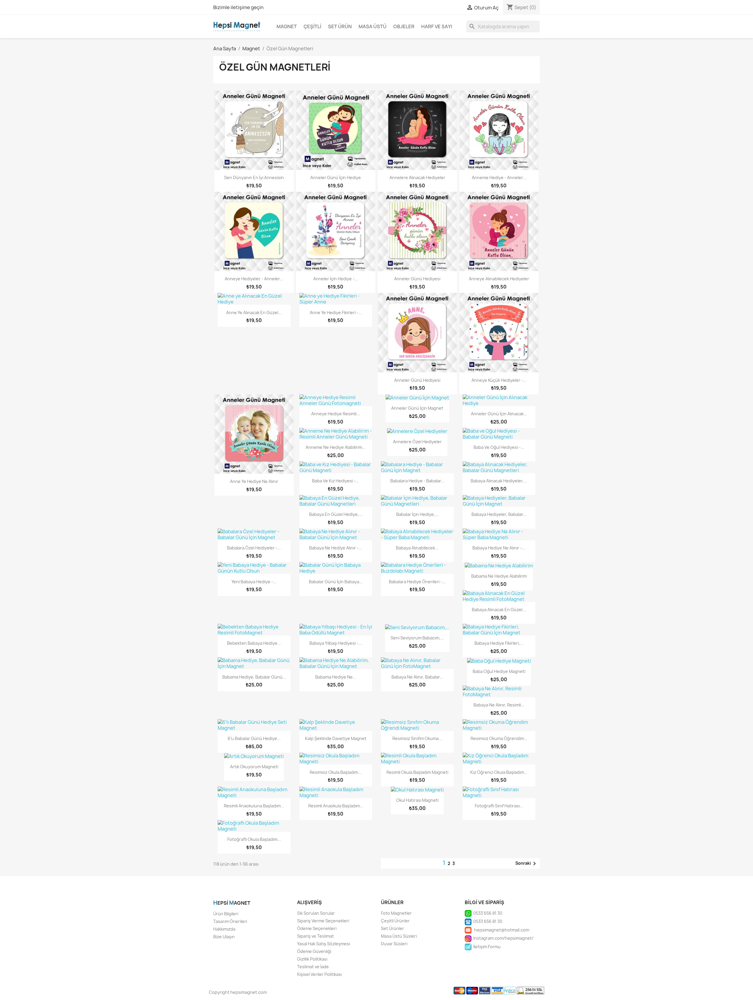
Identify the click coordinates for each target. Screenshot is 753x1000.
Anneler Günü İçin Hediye (335, 177)
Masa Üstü (373, 26)
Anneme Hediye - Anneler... (499, 177)
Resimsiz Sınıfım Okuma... (417, 738)
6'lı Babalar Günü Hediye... (254, 738)
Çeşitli (312, 26)
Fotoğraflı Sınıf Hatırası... (499, 806)
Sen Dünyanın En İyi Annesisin (254, 177)
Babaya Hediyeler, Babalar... (499, 514)
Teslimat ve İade (313, 966)
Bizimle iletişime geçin (238, 7)
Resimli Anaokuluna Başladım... (254, 806)
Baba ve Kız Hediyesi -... (335, 481)
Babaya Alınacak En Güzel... (499, 609)
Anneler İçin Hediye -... (335, 278)
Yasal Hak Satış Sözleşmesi (323, 943)
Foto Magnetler (396, 913)
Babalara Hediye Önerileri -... (417, 581)
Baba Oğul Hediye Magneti (499, 671)
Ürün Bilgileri (225, 913)
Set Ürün (340, 26)
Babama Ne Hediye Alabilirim (499, 576)
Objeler (403, 26)
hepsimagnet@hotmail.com (500, 930)
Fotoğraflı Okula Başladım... (254, 839)
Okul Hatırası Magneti (417, 800)
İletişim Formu (486, 946)
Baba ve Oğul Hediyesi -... (499, 447)
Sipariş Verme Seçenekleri (323, 921)
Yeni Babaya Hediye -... (253, 581)
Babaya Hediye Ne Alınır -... (498, 548)
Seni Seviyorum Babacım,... (417, 638)
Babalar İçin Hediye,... (417, 514)
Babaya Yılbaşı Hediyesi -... (335, 643)
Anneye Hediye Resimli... (335, 413)
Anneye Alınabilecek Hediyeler (499, 278)
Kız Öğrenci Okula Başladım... (498, 772)
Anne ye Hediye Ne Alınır (254, 481)
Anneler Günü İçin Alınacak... (499, 413)
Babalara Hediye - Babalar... (417, 481)
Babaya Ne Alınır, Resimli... (499, 705)
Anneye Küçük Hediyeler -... (499, 380)
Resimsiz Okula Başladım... (335, 772)
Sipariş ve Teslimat (315, 936)
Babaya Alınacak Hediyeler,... (499, 481)
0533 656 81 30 (487, 913)
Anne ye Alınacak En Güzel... (254, 312)
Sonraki (526, 863)
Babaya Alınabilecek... (417, 548)
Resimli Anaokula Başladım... (335, 806)
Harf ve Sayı (436, 26)
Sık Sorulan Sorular (316, 913)
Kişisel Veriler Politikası (319, 974)
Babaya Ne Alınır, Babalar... (417, 677)
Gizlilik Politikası (312, 959)
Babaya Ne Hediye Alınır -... (335, 548)
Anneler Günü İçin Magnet (417, 408)
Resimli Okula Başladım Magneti (417, 772)
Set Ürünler (392, 928)
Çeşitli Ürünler (395, 921)
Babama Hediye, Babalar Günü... (254, 677)
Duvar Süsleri (394, 943)
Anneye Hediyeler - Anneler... (254, 278)
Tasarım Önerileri (230, 921)
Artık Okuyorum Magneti (254, 766)
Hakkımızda (224, 929)
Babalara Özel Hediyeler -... (254, 548)
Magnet (286, 26)
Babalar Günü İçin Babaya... (336, 581)
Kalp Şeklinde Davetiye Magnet (335, 738)
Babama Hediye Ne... (335, 677)
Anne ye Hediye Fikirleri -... (336, 312)
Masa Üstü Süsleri (399, 936)
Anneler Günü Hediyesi (417, 278)
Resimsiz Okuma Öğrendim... (499, 738)
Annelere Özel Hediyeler (417, 441)
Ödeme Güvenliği (314, 951)
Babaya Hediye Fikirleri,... (499, 643)
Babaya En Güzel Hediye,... (335, 514)
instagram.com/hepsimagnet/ (503, 938)
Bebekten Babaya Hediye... (254, 643)
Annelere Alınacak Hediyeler (417, 177)
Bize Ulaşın (224, 936)
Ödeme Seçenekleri (316, 928)
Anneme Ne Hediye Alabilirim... (336, 447)
